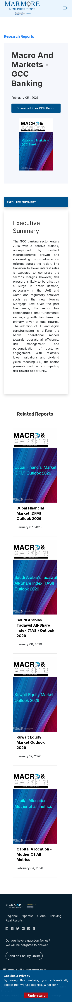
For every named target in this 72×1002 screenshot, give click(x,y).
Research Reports (19, 36)
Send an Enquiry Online (24, 956)
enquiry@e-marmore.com (27, 970)
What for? (51, 985)
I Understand (36, 995)
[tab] (36, 202)
